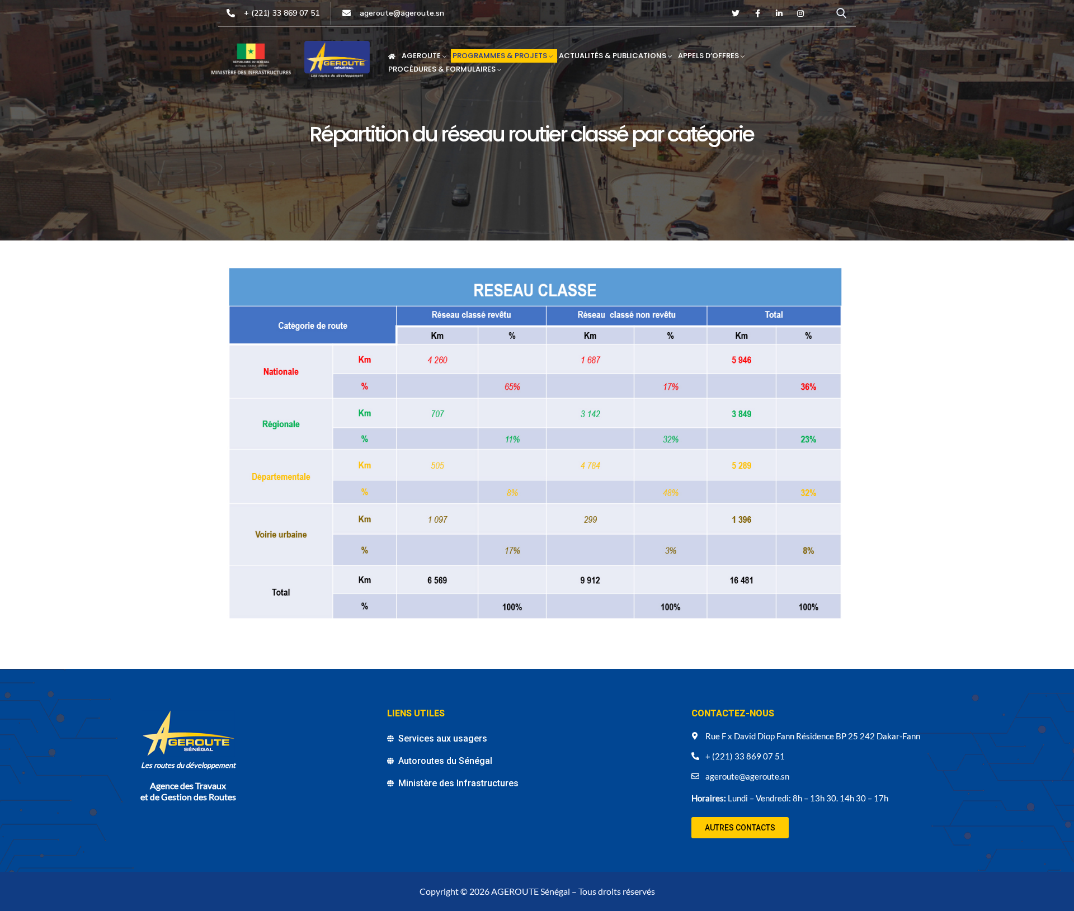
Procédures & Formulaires (442, 69)
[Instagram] (800, 13)
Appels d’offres (708, 55)
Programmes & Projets (500, 55)
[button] (740, 827)
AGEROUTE (421, 55)
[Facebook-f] (757, 13)
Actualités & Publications (612, 55)
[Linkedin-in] (779, 13)
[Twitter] (736, 13)
